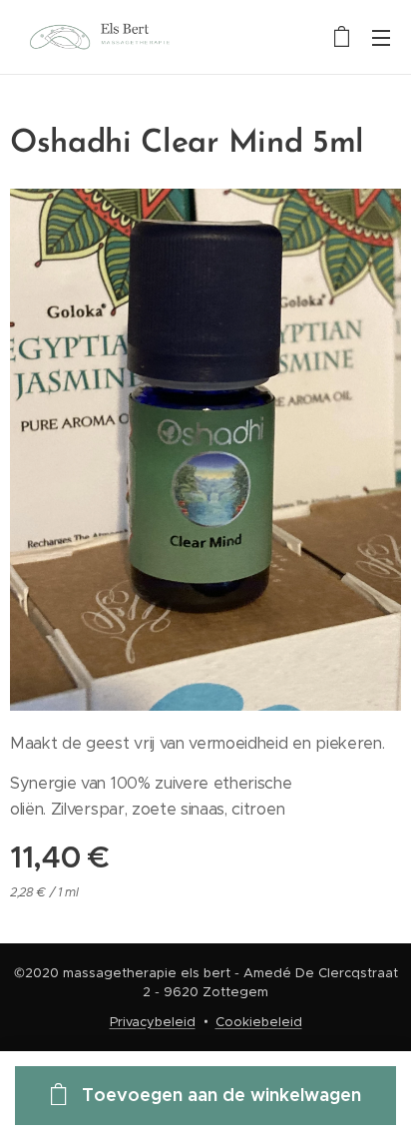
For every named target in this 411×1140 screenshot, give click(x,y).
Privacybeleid (153, 1021)
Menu (381, 37)
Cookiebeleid (258, 1021)
